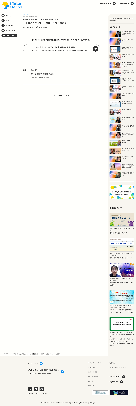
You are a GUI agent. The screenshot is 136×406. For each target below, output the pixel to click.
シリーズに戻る (63, 95)
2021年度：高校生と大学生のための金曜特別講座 (40, 19)
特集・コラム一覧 (93, 376)
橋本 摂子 (34, 70)
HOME (6, 354)
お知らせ (90, 381)
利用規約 (30, 394)
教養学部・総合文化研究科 (30, 17)
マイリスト (91, 385)
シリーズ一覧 (91, 367)
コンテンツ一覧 (92, 372)
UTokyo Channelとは (94, 363)
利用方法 (112, 363)
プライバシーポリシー (41, 394)
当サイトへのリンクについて (118, 367)
